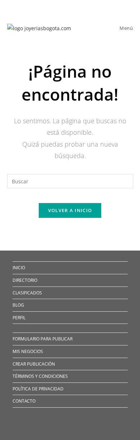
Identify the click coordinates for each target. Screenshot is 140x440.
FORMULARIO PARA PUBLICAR (43, 339)
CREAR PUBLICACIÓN (34, 364)
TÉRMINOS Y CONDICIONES (40, 376)
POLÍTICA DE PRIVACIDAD (38, 389)
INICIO (19, 268)
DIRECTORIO (25, 280)
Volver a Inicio (70, 210)
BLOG (18, 305)
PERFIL (19, 318)
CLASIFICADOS (27, 293)
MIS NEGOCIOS (28, 351)
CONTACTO (24, 401)
